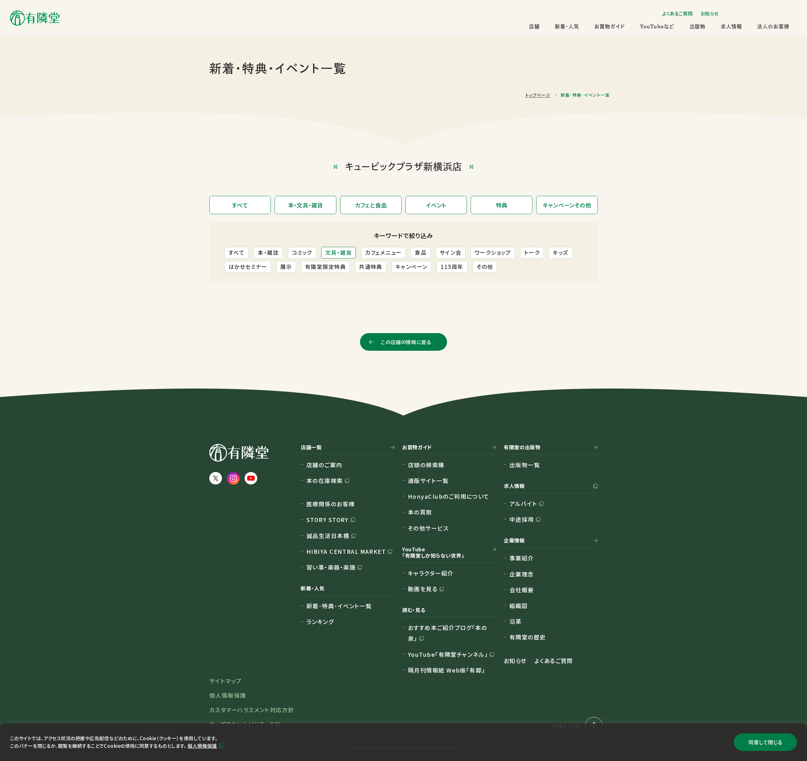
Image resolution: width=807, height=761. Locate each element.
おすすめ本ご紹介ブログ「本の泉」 (447, 632)
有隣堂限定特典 (325, 266)
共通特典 (370, 266)
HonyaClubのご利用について (448, 496)
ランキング (320, 621)
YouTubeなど (657, 26)
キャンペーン (412, 266)
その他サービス (428, 528)
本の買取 (420, 512)
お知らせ (709, 13)
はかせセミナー (248, 266)
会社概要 (521, 590)
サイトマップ (225, 681)
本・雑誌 (268, 252)
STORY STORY (327, 519)
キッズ (560, 252)
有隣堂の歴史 (527, 637)
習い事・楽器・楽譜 (331, 567)
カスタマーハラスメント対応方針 (251, 710)
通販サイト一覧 (428, 480)
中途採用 (521, 519)
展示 (286, 266)
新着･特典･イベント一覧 (339, 606)
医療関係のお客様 (330, 504)
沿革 (515, 621)
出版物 (698, 26)
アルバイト (523, 503)
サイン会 (451, 252)
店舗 (534, 26)
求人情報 (731, 26)
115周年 (452, 266)
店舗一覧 (311, 447)
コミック (302, 252)
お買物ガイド (609, 26)
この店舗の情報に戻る (406, 342)
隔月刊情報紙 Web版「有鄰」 (446, 670)
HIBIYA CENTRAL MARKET (346, 551)
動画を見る (423, 589)
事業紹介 (521, 558)
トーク (532, 252)
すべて (237, 252)
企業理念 (521, 574)
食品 (421, 252)
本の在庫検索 (324, 480)
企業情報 (514, 540)
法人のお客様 (773, 26)
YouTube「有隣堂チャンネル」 (448, 654)
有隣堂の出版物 (522, 447)
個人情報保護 (202, 745)
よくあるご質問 (677, 13)
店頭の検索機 (426, 465)
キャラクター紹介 (431, 573)
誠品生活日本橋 (327, 535)
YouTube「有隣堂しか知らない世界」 (433, 552)
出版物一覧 (524, 465)
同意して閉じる (765, 742)
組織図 (518, 605)
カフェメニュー (383, 252)
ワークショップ (493, 252)
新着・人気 (567, 26)
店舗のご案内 (324, 465)
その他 (485, 266)
